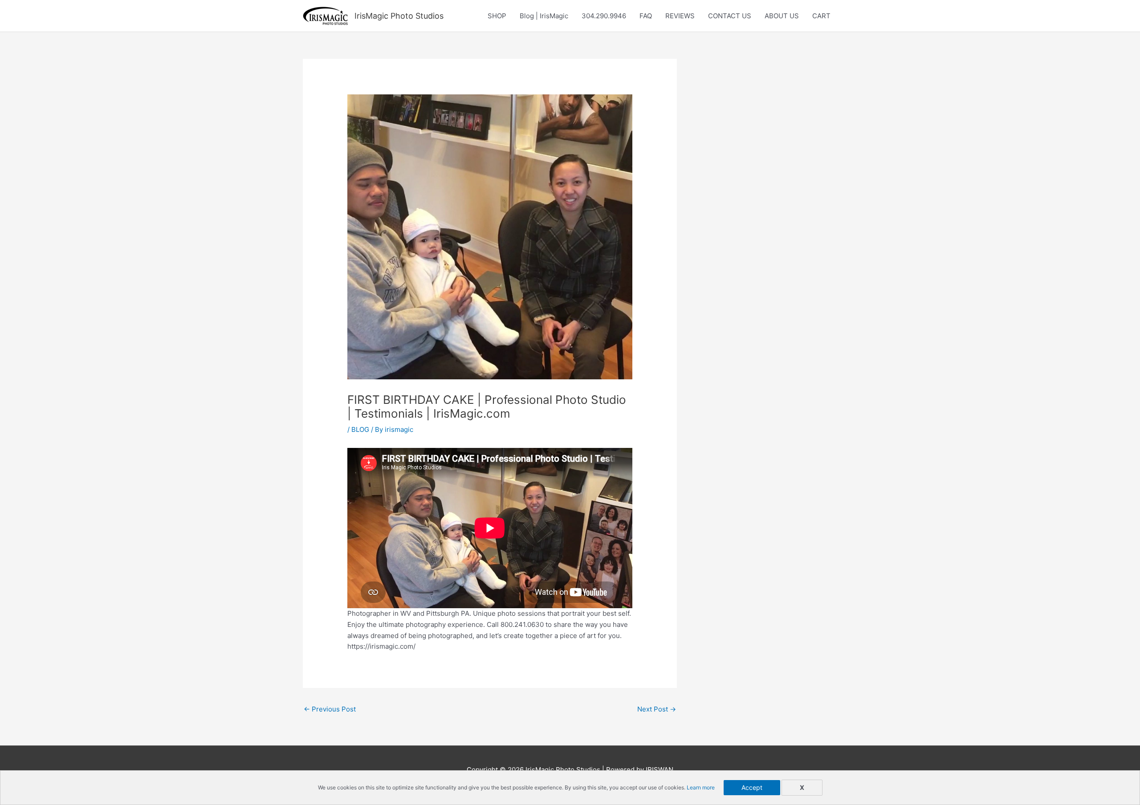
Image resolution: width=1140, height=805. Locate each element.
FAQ (645, 16)
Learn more (701, 787)
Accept (751, 787)
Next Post (656, 709)
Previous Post (330, 709)
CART (821, 16)
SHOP (497, 16)
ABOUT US (782, 16)
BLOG (360, 429)
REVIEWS (680, 16)
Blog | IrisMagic (544, 16)
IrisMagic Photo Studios (399, 15)
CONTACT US (729, 16)
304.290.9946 (604, 16)
